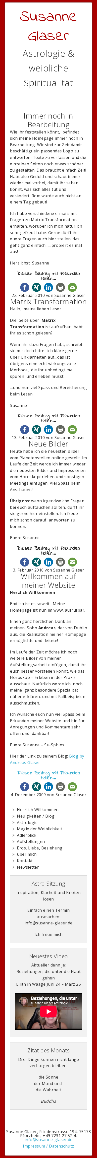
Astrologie (27, 822)
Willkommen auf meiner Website (48, 580)
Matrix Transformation (48, 301)
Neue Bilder (48, 444)
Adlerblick (26, 835)
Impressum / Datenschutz (48, 1146)
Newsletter (28, 867)
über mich (27, 854)
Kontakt (25, 860)
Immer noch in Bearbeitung (48, 120)
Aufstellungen (31, 841)
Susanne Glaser (49, 26)
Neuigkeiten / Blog (35, 816)
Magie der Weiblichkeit (39, 829)
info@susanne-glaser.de (49, 1139)
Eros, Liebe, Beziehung (39, 848)
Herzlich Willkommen (38, 809)
